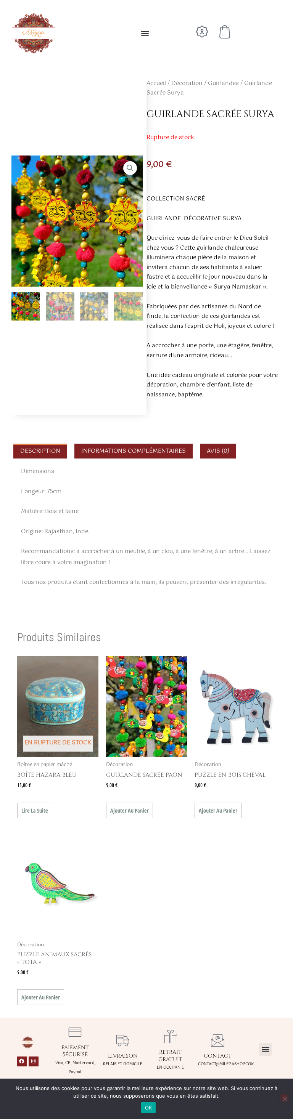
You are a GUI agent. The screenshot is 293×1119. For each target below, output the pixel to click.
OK (148, 1108)
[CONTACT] (217, 1040)
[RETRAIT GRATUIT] (170, 1036)
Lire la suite (34, 810)
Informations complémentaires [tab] (133, 451)
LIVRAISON (123, 1056)
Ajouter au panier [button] (129, 810)
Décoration (187, 83)
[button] (144, 33)
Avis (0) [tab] (218, 451)
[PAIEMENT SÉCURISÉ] (75, 1032)
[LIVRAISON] (122, 1040)
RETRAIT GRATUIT (170, 1055)
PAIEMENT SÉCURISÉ (75, 1051)
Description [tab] (40, 451)
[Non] (284, 1098)
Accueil (156, 83)
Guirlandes (223, 83)
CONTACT (218, 1056)
